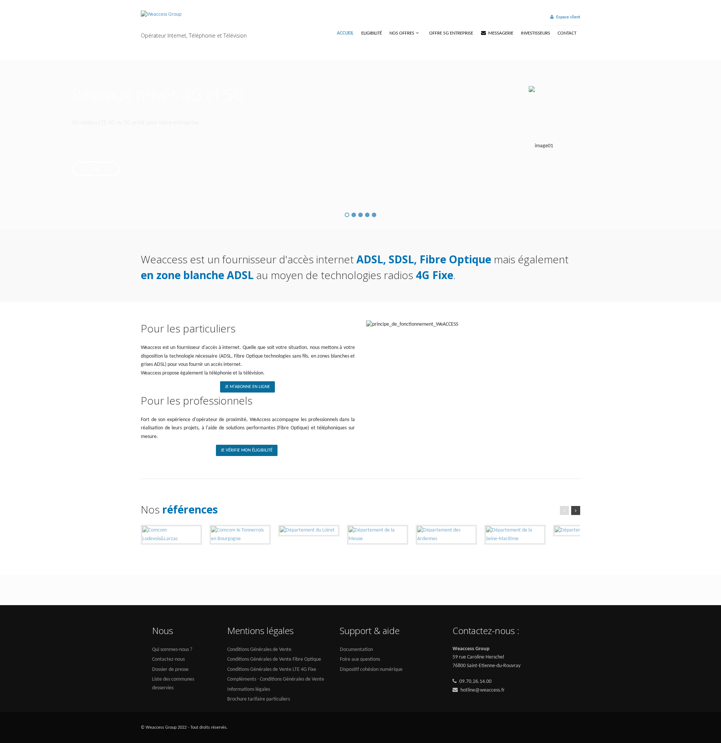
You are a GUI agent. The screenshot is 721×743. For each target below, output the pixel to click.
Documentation (356, 649)
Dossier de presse (170, 669)
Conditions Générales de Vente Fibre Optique (274, 659)
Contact (567, 33)
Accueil (345, 33)
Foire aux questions (360, 659)
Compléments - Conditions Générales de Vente (275, 679)
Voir (96, 169)
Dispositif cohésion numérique (371, 669)
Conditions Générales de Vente (259, 649)
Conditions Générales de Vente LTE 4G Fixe (271, 669)
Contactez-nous (168, 659)
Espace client (568, 17)
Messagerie (500, 33)
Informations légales (248, 689)
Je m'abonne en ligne (247, 387)
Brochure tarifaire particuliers (258, 699)
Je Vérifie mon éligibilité (247, 450)
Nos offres (401, 33)
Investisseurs (535, 33)
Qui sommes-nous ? (172, 649)
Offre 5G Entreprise (451, 33)
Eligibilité (371, 33)
